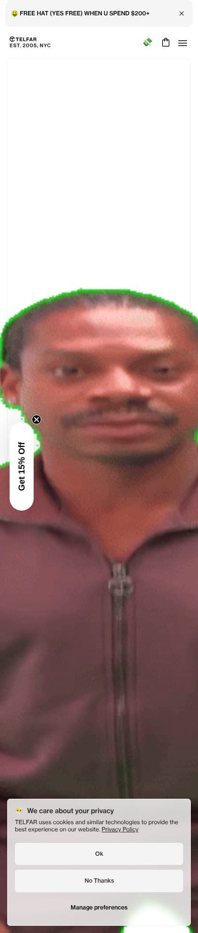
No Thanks (99, 880)
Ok (99, 853)
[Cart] (164, 42)
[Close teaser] (36, 419)
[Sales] (147, 42)
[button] (22, 466)
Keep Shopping (99, 487)
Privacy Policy (120, 829)
